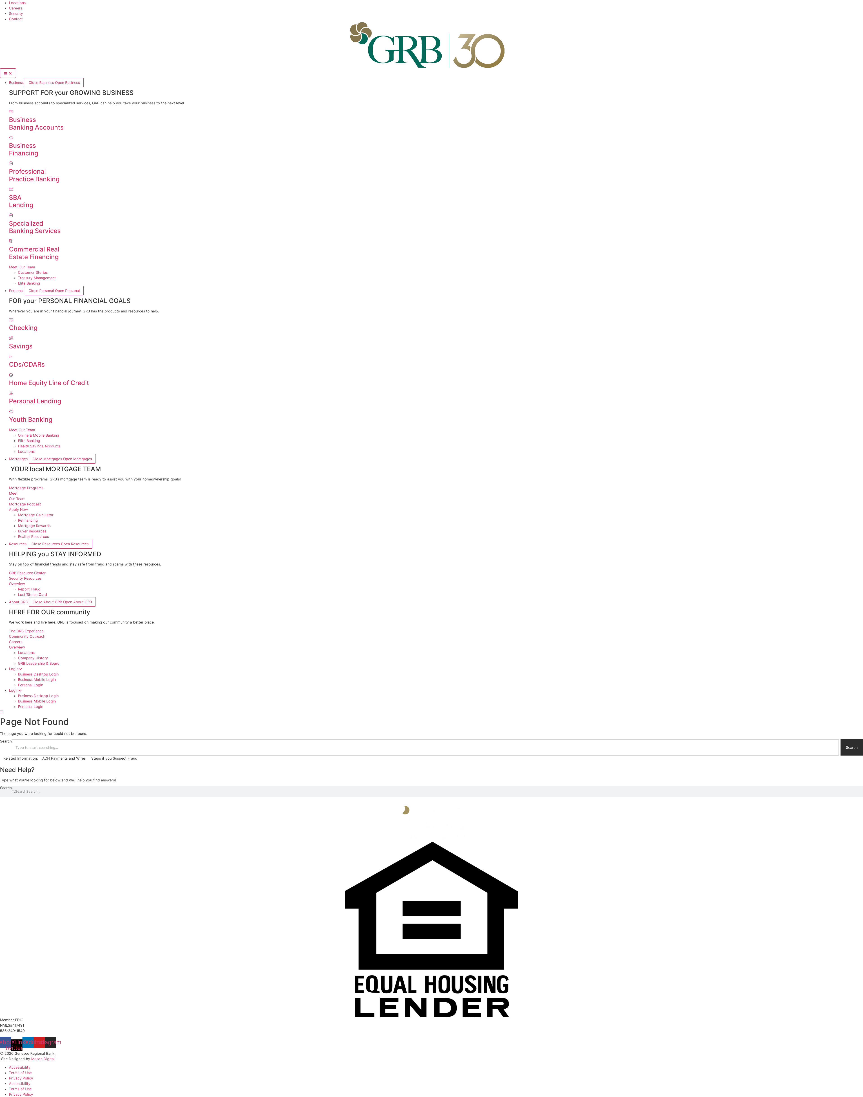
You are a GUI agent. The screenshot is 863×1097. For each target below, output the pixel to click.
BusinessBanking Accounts (36, 123)
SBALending (21, 201)
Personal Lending (35, 401)
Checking (23, 328)
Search (6, 788)
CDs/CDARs (27, 364)
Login (13, 668)
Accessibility (19, 1067)
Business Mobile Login (37, 679)
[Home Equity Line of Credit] (11, 374)
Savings (21, 346)
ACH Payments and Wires (64, 758)
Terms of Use (20, 1072)
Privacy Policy (21, 1078)
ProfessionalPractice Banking (34, 175)
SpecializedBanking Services (35, 227)
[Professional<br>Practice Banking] (11, 163)
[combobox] (425, 747)
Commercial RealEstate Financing (34, 253)
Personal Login (30, 685)
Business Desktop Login (38, 674)
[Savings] (11, 338)
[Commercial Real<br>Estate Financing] (10, 241)
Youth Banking (30, 419)
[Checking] (11, 319)
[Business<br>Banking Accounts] (11, 111)
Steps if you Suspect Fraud (114, 758)
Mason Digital (43, 1059)
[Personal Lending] (11, 393)
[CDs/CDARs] (11, 356)
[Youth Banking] (11, 411)
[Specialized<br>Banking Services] (11, 215)
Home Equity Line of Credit (49, 383)
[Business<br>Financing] (11, 137)
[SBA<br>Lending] (11, 189)
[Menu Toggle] (8, 73)
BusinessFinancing (23, 149)
